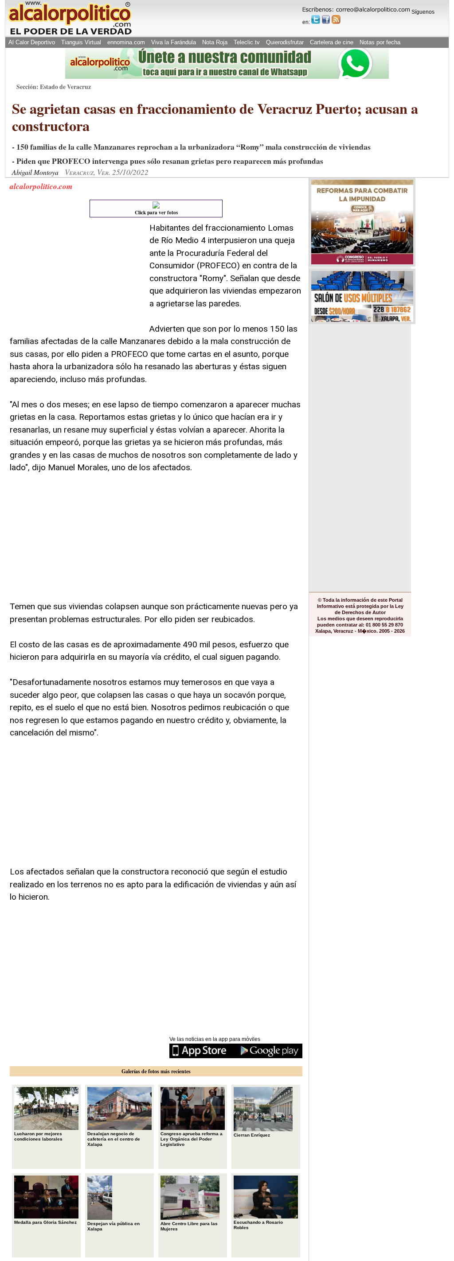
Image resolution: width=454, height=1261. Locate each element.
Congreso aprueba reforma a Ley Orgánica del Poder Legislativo (191, 1139)
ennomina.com (126, 42)
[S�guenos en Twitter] (315, 19)
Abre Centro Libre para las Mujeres (189, 1226)
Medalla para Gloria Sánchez (45, 1222)
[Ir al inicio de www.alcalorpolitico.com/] (69, 34)
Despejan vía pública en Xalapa (113, 1226)
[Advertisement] (76, 277)
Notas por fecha (380, 42)
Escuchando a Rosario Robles (258, 1225)
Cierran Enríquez (252, 1135)
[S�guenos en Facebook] (326, 19)
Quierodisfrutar (285, 42)
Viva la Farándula (173, 42)
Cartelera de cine (331, 42)
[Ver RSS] (336, 19)
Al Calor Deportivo (31, 42)
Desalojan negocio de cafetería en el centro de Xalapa (113, 1139)
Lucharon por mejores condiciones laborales (38, 1136)
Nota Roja (214, 42)
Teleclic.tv (247, 42)
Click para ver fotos (156, 212)
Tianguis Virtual (81, 42)
